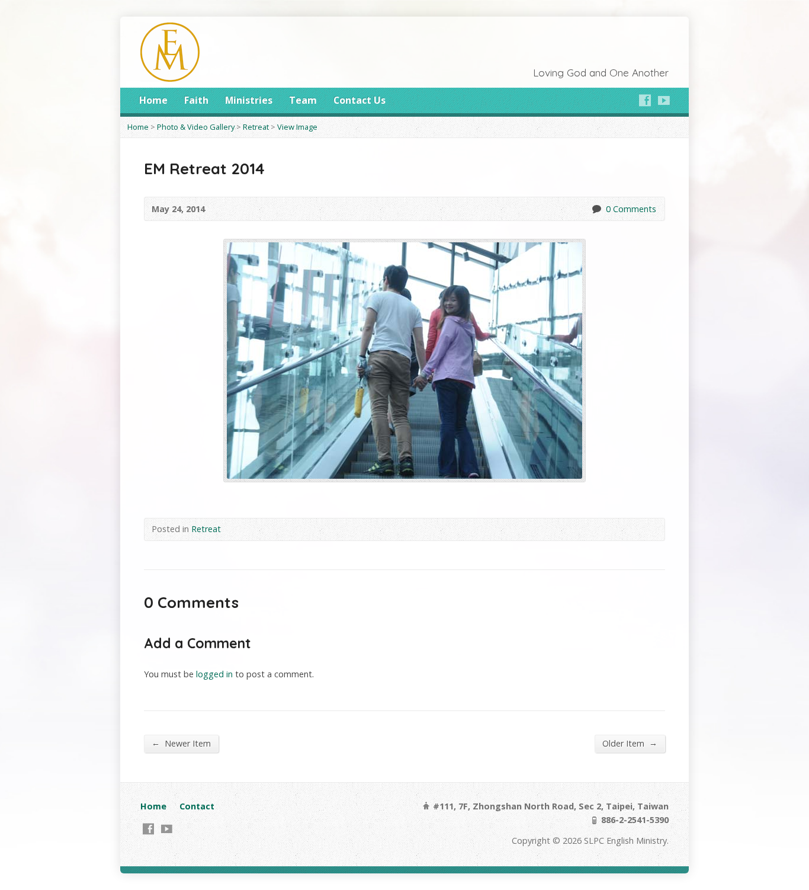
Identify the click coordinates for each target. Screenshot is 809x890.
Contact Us (359, 100)
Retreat (256, 126)
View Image (297, 126)
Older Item (629, 743)
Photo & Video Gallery (196, 126)
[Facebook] (645, 100)
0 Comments (596, 209)
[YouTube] (664, 100)
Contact (196, 806)
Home (153, 100)
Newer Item (181, 743)
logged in (214, 674)
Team (303, 100)
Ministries (248, 100)
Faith (196, 100)
